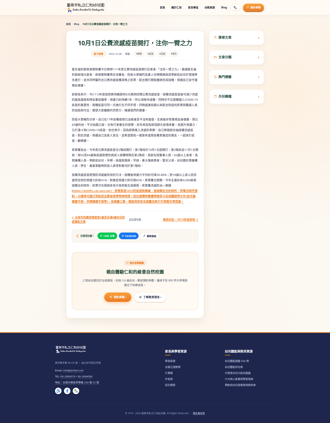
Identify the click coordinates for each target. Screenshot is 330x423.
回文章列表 (135, 219)
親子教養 (98, 53)
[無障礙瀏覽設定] (58, 391)
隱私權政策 (199, 413)
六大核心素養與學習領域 (239, 379)
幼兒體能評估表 (234, 367)
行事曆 (169, 373)
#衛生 (174, 53)
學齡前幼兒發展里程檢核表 (240, 385)
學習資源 (170, 361)
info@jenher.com (73, 370)
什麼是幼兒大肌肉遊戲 (238, 373)
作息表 (169, 379)
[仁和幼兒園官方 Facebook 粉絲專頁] (67, 391)
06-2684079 (67, 376)
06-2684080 (85, 376)
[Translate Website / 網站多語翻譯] (235, 7)
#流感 (162, 53)
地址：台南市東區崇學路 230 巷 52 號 (77, 382)
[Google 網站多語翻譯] (76, 391)
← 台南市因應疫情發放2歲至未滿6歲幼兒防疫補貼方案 (98, 219)
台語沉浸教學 (172, 367)
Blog (76, 24)
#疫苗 (150, 53)
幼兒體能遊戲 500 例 (237, 361)
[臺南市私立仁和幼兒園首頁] (85, 7)
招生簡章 (170, 385)
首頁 (68, 24)
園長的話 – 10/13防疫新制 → (180, 219)
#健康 (139, 53)
